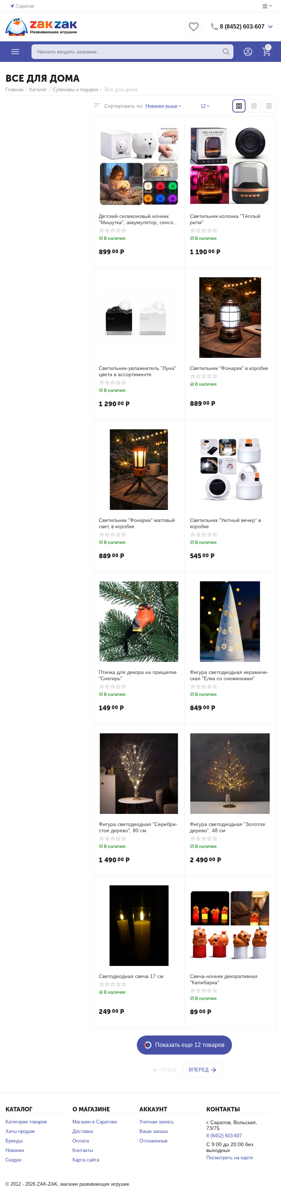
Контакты (82, 1150)
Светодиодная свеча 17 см (131, 976)
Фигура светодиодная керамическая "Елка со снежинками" (229, 675)
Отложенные (153, 1141)
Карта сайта (85, 1160)
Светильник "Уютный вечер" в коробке (225, 523)
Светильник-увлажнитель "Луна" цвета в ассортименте (137, 371)
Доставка (82, 1131)
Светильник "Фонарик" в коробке (229, 368)
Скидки (13, 1160)
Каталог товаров (15, 52)
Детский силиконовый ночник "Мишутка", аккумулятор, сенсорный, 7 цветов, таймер (138, 219)
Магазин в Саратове (94, 1122)
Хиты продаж (20, 1131)
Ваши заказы (153, 1131)
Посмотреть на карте (229, 1157)
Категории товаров (26, 1122)
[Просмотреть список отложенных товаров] (193, 31)
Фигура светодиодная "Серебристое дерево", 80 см (138, 827)
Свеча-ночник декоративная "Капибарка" (224, 979)
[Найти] (226, 51)
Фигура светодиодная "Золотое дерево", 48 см (227, 827)
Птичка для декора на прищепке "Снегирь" (138, 675)
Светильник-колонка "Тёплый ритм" (225, 219)
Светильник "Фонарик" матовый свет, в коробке (137, 523)
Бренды (14, 1141)
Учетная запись (156, 1122)
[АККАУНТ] (248, 52)
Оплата (80, 1141)
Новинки (14, 1150)
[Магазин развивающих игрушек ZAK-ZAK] (41, 26)
